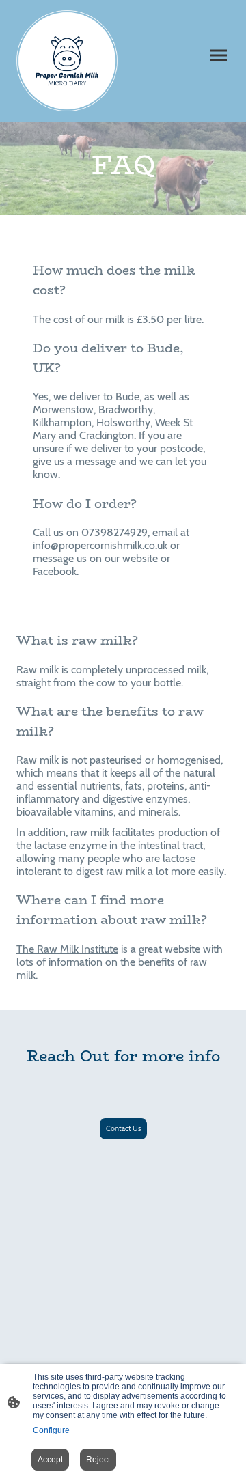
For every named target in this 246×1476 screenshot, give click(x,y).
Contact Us (123, 1128)
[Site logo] (67, 60)
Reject (98, 1459)
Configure (51, 1430)
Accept (50, 1459)
